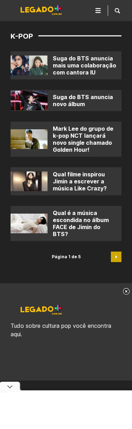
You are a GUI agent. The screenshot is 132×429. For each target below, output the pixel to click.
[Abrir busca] (117, 10)
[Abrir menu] (98, 10)
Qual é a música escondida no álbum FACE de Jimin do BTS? (81, 223)
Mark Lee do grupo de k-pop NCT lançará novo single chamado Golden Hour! (83, 139)
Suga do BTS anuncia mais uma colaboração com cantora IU (84, 65)
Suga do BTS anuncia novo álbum (83, 100)
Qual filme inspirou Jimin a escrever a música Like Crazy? (80, 181)
